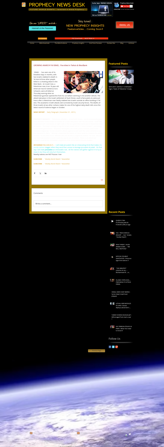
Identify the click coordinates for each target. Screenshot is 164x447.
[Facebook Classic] (110, 347)
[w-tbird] (130, 434)
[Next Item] (130, 77)
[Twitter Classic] (113, 347)
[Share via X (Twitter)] (40, 173)
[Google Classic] (116, 347)
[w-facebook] (127, 435)
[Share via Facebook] (35, 173)
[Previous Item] (112, 77)
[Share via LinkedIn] (46, 173)
